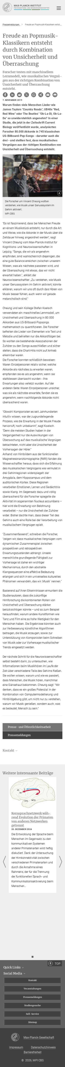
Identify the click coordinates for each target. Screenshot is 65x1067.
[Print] (55, 94)
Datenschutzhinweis (43, 1047)
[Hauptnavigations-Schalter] (58, 8)
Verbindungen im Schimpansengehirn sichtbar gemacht (29, 817)
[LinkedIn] (12, 94)
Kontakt (32, 980)
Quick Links (12, 967)
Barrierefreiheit (32, 1052)
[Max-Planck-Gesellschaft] (17, 1037)
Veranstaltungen (32, 988)
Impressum (16, 1047)
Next (60, 862)
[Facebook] (5, 94)
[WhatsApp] (33, 94)
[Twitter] (26, 94)
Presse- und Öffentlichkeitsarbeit (29, 727)
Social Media (13, 973)
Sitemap (32, 1022)
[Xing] (40, 94)
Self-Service (32, 1014)
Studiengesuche (32, 1005)
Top (57, 963)
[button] (59, 193)
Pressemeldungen (19, 735)
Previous (4, 862)
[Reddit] (19, 94)
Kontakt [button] (9, 750)
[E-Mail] (47, 94)
